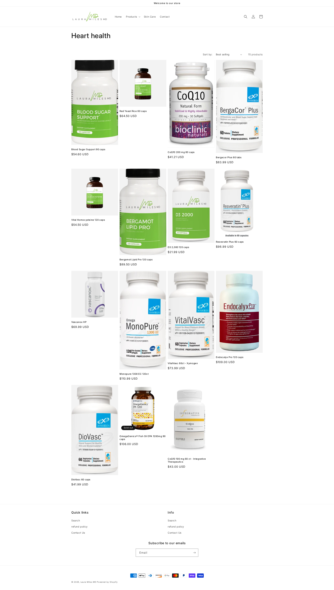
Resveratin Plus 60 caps (230, 241)
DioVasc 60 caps (80, 479)
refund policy (79, 526)
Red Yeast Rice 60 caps (133, 111)
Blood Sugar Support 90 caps (88, 149)
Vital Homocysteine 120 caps (88, 219)
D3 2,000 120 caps (178, 247)
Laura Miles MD (88, 582)
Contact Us (78, 532)
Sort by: (207, 54)
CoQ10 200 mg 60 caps (181, 152)
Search (75, 520)
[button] (133, 16)
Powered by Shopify (107, 582)
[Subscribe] (194, 553)
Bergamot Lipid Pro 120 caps (136, 259)
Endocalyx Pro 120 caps (229, 357)
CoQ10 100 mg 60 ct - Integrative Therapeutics (187, 460)
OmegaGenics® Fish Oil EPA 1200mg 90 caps (143, 437)
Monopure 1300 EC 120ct (134, 373)
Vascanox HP (79, 322)
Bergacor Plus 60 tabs (229, 157)
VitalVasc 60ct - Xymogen (183, 363)
